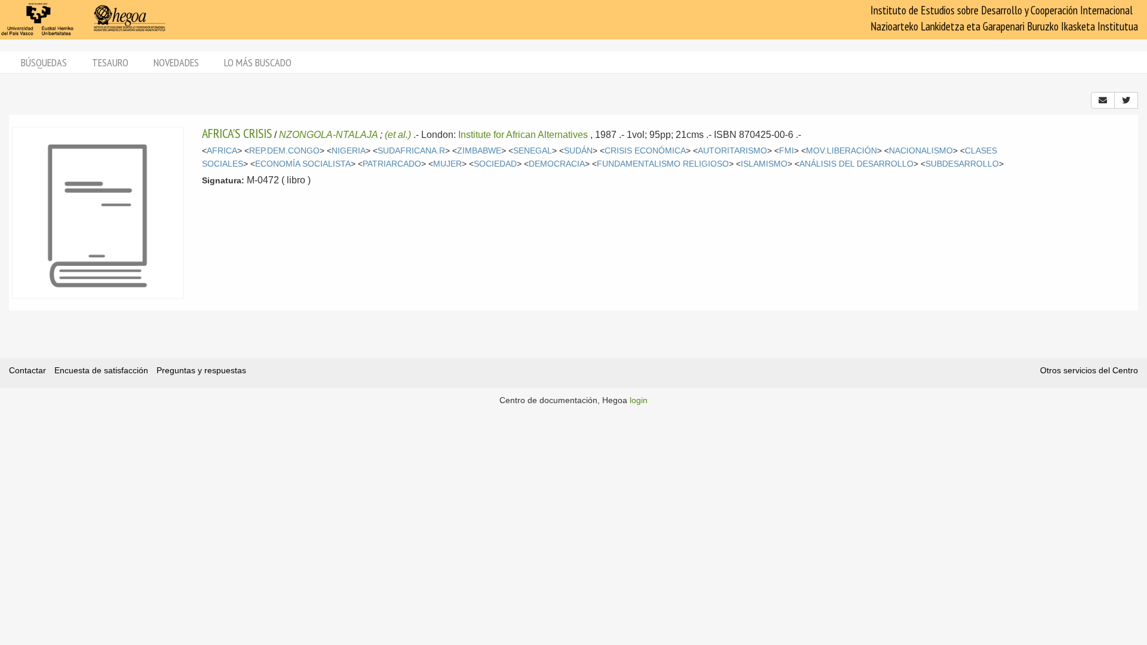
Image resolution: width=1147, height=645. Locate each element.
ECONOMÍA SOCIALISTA (303, 163)
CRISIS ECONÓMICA (645, 150)
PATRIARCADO (392, 163)
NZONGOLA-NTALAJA (328, 135)
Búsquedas (44, 62)
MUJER (447, 163)
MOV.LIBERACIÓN (841, 150)
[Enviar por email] (1103, 100)
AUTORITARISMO (732, 150)
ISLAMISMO (764, 163)
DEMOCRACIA (557, 163)
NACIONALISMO (921, 150)
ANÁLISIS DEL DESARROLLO (856, 163)
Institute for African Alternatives (523, 135)
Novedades (176, 62)
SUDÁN (578, 150)
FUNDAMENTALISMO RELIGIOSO (663, 163)
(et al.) (398, 135)
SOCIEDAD (495, 163)
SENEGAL (532, 150)
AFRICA (222, 150)
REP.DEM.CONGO (284, 150)
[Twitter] (1126, 100)
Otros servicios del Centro (1089, 370)
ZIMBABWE (479, 150)
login (639, 400)
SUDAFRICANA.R (411, 150)
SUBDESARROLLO (962, 163)
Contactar (27, 370)
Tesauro (110, 62)
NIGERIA (349, 150)
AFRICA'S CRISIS (237, 133)
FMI (786, 150)
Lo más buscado (258, 62)
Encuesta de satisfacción (101, 370)
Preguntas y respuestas (201, 370)
